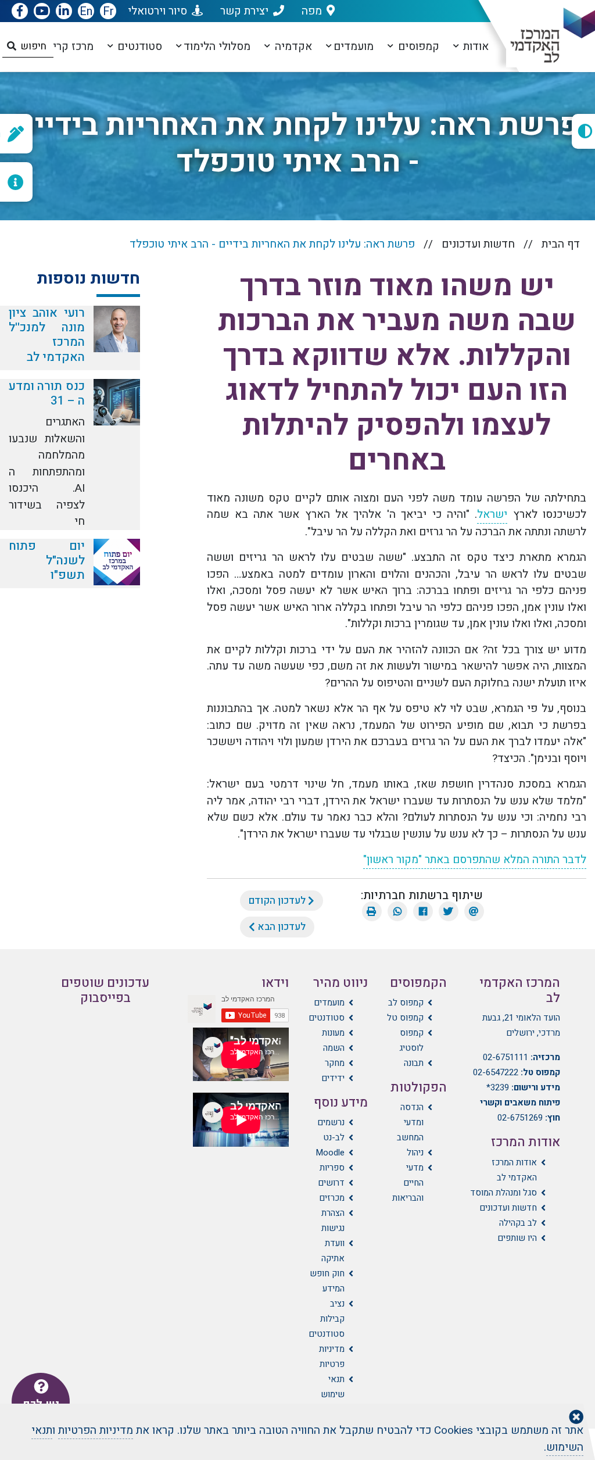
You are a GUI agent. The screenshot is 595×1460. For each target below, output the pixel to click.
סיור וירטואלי (157, 11)
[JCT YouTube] (42, 11)
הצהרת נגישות (333, 1220)
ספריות (332, 1167)
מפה (312, 11)
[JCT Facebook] (20, 11)
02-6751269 (520, 1117)
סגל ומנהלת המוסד (503, 1192)
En (86, 11)
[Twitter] (448, 911)
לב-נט (334, 1137)
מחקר (335, 1063)
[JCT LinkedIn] (64, 11)
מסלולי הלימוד (217, 46)
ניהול (415, 1152)
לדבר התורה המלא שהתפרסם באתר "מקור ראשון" (474, 859)
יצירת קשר (244, 11)
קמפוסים (417, 46)
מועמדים (354, 46)
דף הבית (561, 244)
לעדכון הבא (280, 926)
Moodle (330, 1152)
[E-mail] (474, 911)
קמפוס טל (405, 1017)
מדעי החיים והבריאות (408, 1182)
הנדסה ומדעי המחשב (410, 1122)
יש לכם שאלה (41, 1410)
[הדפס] (372, 911)
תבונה (414, 1063)
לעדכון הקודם (278, 900)
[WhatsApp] (397, 911)
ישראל (492, 514)
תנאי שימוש (333, 1387)
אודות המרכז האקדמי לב (514, 1170)
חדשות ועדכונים (478, 244)
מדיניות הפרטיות (95, 1430)
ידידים (333, 1078)
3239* (497, 1087)
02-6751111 (505, 1057)
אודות (474, 46)
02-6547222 (495, 1072)
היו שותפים (517, 1238)
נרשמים (331, 1122)
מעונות (333, 1032)
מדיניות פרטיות (332, 1356)
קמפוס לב (406, 1002)
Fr (108, 11)
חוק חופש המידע (327, 1281)
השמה (334, 1048)
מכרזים (332, 1197)
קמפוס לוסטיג (411, 1040)
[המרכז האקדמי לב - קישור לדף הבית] (545, 35)
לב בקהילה (518, 1222)
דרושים (331, 1182)
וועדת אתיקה (333, 1251)
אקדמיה (292, 46)
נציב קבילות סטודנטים (327, 1318)
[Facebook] (423, 911)
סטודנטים (138, 46)
